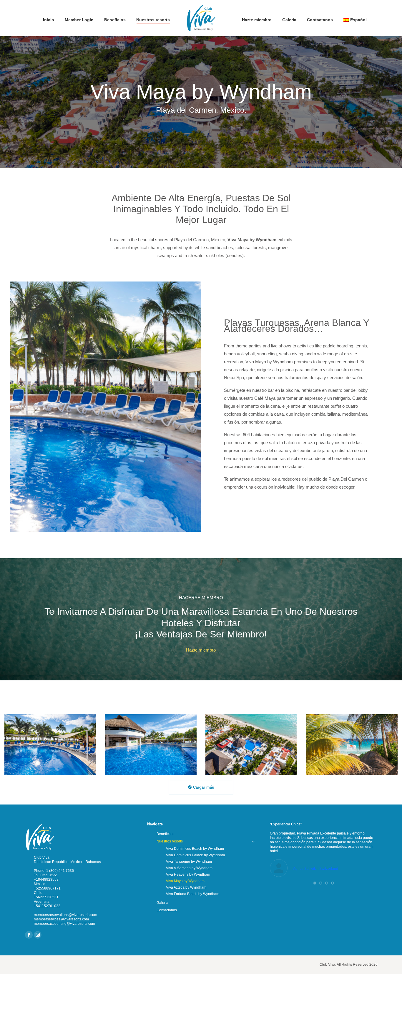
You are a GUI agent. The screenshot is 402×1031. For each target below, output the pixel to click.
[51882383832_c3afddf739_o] (151, 744)
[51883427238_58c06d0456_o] (251, 744)
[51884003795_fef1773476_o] (50, 744)
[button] (314, 883)
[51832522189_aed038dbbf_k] (352, 744)
